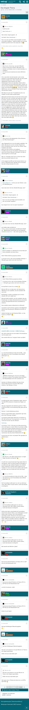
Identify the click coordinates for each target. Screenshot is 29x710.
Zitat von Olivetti (8, 221)
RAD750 (6, 375)
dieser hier (9, 231)
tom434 (14, 46)
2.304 (13, 687)
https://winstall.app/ (11, 37)
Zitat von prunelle (8, 63)
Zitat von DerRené (9, 180)
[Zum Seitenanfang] (26, 708)
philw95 (4, 695)
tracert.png (4, 423)
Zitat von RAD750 (9, 26)
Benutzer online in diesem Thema (11, 690)
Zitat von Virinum (8, 276)
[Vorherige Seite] (5, 687)
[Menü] (27, 1)
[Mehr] (26, 22)
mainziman (8, 695)
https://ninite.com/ (6, 31)
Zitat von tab (7, 136)
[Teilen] (27, 12)
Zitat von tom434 (8, 192)
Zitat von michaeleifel (9, 579)
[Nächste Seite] (24, 687)
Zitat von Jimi (8, 670)
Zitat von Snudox (8, 248)
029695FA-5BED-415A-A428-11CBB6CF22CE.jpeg (13, 331)
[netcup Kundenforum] (8, 1)
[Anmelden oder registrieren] (23, 2)
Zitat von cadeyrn (8, 502)
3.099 (20, 687)
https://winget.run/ (7, 182)
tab (13, 120)
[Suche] (20, 1)
